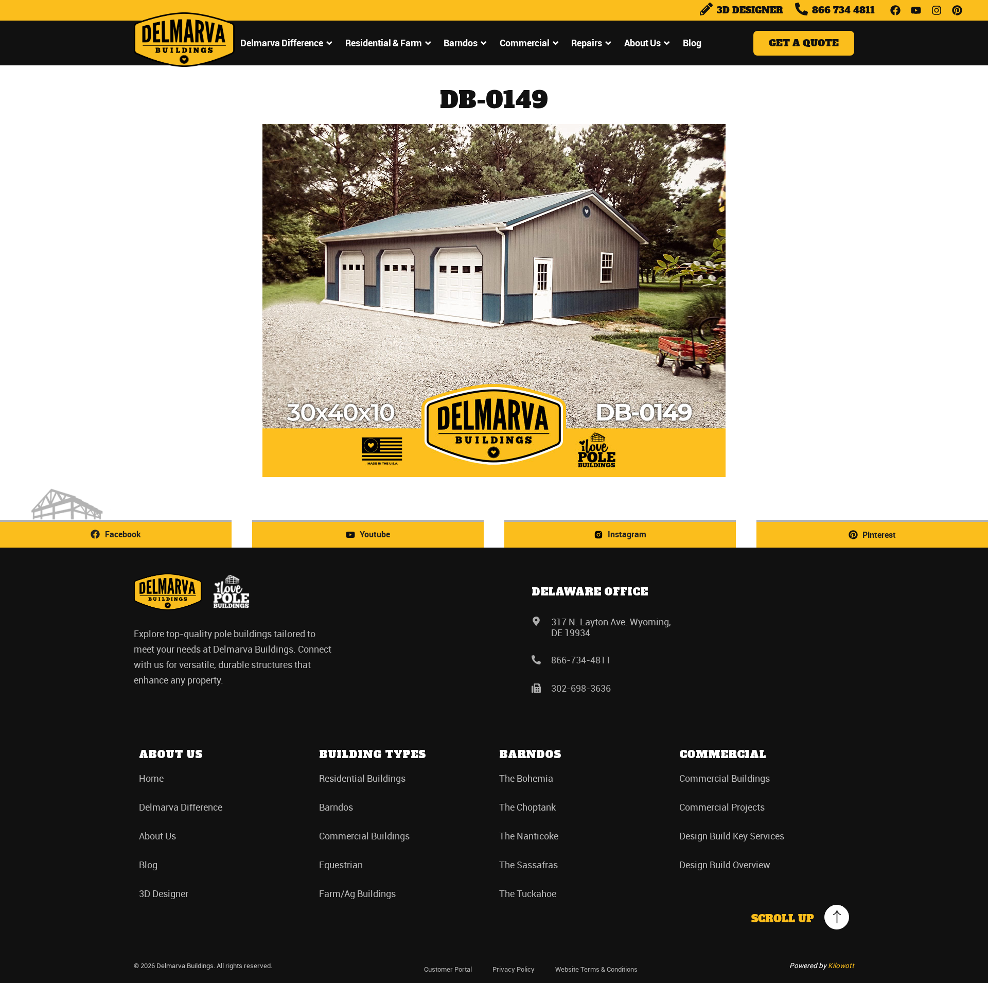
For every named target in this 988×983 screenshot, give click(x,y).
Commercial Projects (722, 807)
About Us (642, 43)
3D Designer (163, 893)
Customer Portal (448, 969)
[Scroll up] (836, 917)
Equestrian (341, 864)
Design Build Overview (724, 864)
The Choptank (527, 807)
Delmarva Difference (281, 43)
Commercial (525, 43)
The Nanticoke (528, 836)
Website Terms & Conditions (596, 969)
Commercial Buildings (364, 836)
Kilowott (841, 965)
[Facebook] (895, 10)
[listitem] (236, 657)
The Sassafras (528, 864)
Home (151, 778)
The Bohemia (526, 778)
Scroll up (782, 918)
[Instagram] (936, 10)
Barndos (461, 43)
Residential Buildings (362, 778)
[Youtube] (916, 10)
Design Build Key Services (731, 836)
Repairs (586, 43)
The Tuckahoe (527, 893)
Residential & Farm (383, 43)
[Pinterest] (957, 10)
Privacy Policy (513, 969)
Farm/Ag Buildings (357, 893)
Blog (692, 43)
